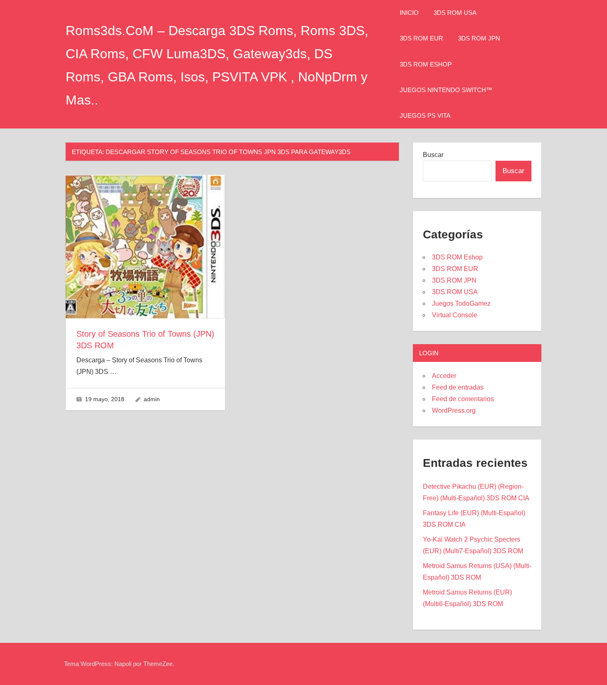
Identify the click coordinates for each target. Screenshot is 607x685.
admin (152, 399)
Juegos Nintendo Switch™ (446, 89)
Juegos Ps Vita (425, 115)
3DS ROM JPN (479, 38)
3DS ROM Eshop (426, 64)
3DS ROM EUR (421, 38)
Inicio (409, 12)
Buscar (433, 154)
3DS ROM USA (455, 12)
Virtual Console (454, 315)
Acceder (444, 375)
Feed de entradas (458, 387)
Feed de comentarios (463, 398)
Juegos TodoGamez (461, 303)
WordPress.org (454, 410)
